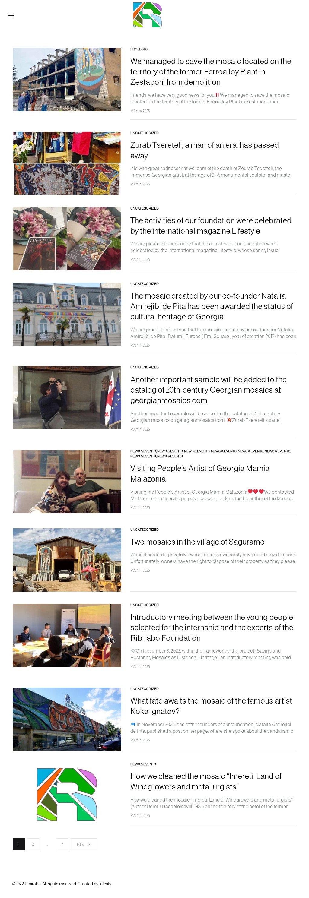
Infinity (105, 883)
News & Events (143, 451)
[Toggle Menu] (11, 15)
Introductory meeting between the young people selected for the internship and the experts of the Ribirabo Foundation (211, 627)
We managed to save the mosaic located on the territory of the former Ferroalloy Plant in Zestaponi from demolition (210, 71)
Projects (139, 49)
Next (80, 844)
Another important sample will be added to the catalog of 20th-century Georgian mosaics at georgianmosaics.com (208, 390)
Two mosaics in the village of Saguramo (197, 541)
